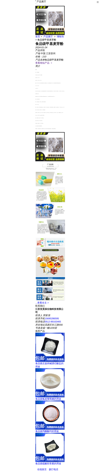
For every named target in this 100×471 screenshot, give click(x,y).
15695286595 (52, 318)
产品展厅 (48, 36)
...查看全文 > (42, 302)
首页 (37, 36)
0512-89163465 (53, 321)
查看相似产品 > (43, 63)
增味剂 (60, 36)
